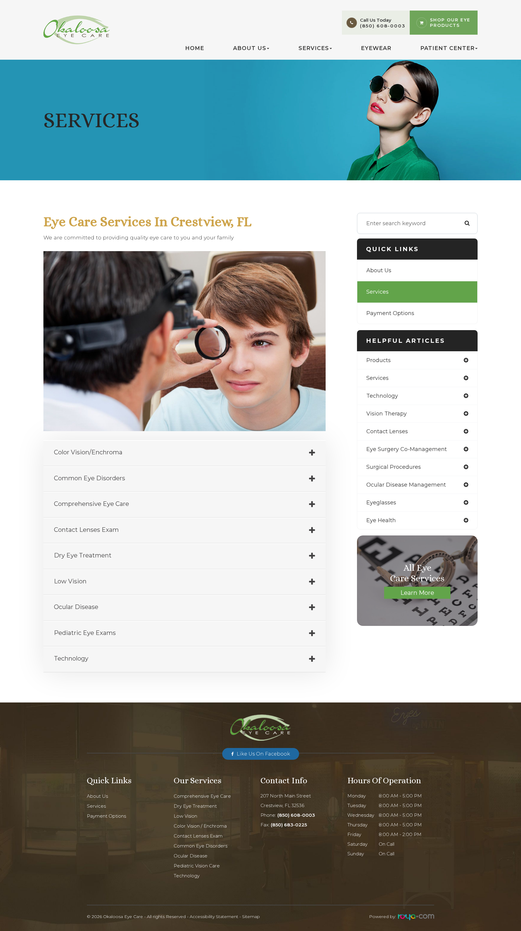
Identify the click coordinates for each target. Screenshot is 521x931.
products (378, 360)
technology (382, 396)
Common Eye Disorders (200, 846)
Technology (187, 876)
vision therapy (386, 413)
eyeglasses (381, 502)
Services (377, 292)
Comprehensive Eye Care (202, 796)
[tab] (184, 453)
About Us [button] (249, 48)
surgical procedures (393, 467)
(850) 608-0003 (383, 26)
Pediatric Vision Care (197, 866)
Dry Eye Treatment (195, 806)
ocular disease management (406, 484)
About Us (378, 270)
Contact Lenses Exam (198, 836)
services (377, 378)
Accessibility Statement (214, 916)
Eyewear (376, 48)
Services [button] (313, 48)
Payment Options (390, 313)
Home (194, 48)
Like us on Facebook (263, 754)
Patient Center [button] (447, 48)
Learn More (417, 592)
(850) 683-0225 (289, 825)
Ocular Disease (190, 856)
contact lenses (387, 431)
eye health (381, 520)
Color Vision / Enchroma (200, 826)
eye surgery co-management (406, 449)
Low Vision (185, 816)
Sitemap (251, 916)
